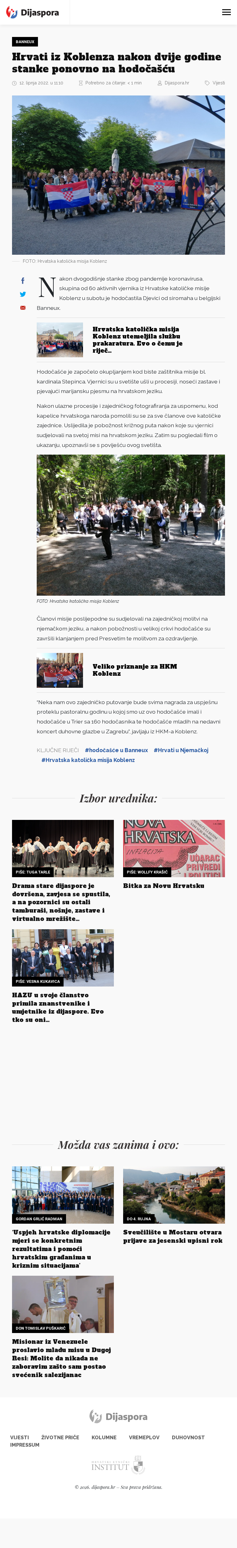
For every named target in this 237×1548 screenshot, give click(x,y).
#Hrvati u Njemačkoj (181, 750)
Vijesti (219, 82)
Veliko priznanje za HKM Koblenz (135, 670)
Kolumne (104, 1438)
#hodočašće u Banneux (116, 750)
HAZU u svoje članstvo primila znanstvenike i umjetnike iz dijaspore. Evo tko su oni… (58, 1007)
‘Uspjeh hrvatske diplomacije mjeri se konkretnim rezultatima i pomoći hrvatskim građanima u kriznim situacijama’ (61, 1249)
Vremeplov (144, 1438)
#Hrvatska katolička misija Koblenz (88, 760)
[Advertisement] (118, 1079)
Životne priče (60, 1438)
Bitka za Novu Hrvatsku (163, 886)
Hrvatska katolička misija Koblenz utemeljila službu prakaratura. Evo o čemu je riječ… (138, 340)
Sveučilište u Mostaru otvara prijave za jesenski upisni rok (172, 1236)
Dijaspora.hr (177, 82)
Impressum (25, 1445)
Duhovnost (188, 1438)
